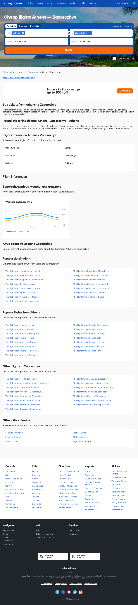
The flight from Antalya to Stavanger (22, 301)
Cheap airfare (9, 72)
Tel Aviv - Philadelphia (68, 471)
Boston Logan (91, 492)
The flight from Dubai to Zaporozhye (22, 387)
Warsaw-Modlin (92, 506)
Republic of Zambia (14, 489)
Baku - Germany (66, 500)
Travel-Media (9, 544)
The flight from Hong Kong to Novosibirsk (24, 271)
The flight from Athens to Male (19, 346)
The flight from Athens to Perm (87, 351)
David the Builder (93, 479)
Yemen (8, 500)
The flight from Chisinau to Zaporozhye (91, 383)
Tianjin (35, 479)
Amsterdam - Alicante (68, 504)
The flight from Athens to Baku (87, 338)
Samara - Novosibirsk (68, 489)
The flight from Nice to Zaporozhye (21, 379)
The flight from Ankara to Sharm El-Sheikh (92, 288)
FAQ (38, 530)
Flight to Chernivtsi (14, 433)
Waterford (36, 493)
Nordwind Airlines (119, 492)
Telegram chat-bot (45, 534)
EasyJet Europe (118, 477)
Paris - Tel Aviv (65, 475)
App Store (73, 534)
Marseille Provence (94, 488)
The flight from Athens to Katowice (89, 329)
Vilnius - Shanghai (66, 493)
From (9, 33)
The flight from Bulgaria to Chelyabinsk (91, 271)
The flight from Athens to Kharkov (21, 342)
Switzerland (10, 471)
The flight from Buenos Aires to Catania (23, 275)
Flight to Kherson (13, 441)
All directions (64, 507)
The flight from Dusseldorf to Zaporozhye (92, 400)
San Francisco (38, 489)
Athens (22, 72)
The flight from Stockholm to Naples (22, 297)
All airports (90, 510)
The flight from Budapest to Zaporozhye (24, 396)
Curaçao (9, 482)
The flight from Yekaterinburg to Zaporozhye (93, 387)
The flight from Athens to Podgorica (21, 329)
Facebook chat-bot (45, 537)
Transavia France (119, 481)
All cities (35, 507)
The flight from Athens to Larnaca (88, 342)
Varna (87, 471)
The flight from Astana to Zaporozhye (22, 400)
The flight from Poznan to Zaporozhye (22, 405)
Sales (5, 534)
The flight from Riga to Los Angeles (21, 293)
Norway (8, 486)
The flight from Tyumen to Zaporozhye (91, 392)
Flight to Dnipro (12, 437)
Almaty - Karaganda (67, 486)
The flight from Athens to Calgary (88, 334)
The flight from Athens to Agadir (20, 338)
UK (6, 475)
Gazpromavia (117, 506)
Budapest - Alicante (67, 497)
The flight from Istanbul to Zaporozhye (90, 379)
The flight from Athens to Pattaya (20, 355)
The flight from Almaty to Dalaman (89, 293)
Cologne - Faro (65, 479)
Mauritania (10, 504)
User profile (74, 530)
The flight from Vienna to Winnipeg (89, 280)
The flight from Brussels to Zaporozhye (23, 409)
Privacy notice (90, 584)
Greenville (36, 504)
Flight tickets (8, 530)
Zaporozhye (33, 72)
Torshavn (36, 475)
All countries (11, 507)
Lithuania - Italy (65, 482)
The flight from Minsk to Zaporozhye (89, 396)
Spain (8, 497)
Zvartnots (89, 475)
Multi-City (34, 26)
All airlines (116, 510)
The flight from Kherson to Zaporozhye (91, 405)
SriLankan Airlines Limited (119, 473)
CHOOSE (125, 91)
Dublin (88, 495)
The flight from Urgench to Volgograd (90, 284)
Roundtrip (11, 26)
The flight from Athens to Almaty (20, 325)
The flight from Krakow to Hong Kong (22, 288)
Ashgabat (36, 482)
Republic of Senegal (14, 493)
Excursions (8, 541)
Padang (35, 497)
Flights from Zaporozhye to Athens (18, 77)
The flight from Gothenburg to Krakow (90, 275)
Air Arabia (115, 485)
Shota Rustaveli (92, 503)
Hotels (6, 537)
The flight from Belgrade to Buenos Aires (24, 280)
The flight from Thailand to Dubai (88, 297)
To (72, 33)
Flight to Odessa (80, 437)
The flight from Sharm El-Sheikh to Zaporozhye (27, 383)
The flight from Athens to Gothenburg (90, 325)
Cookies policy (76, 584)
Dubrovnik (36, 500)
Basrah (35, 471)
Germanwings (117, 488)
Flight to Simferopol (82, 441)
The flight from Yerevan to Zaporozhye (23, 392)
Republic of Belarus (14, 479)
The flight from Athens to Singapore (22, 334)
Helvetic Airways (119, 499)
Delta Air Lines (118, 495)
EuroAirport (90, 499)
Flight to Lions (79, 433)
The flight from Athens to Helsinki (88, 346)
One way (23, 26)
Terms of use (46, 584)
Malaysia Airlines (119, 503)
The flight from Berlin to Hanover (20, 284)
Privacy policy (61, 584)
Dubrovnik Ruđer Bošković (93, 483)
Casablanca (37, 486)
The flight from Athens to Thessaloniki (22, 351)
